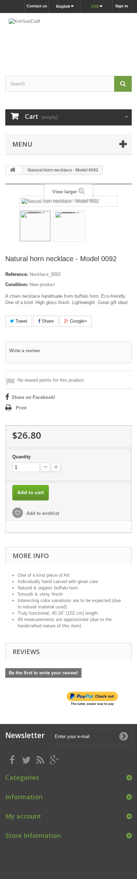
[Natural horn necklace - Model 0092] (35, 226)
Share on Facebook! (33, 397)
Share (47, 321)
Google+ (77, 321)
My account (23, 816)
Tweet (20, 321)
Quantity (21, 456)
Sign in (121, 6)
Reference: (16, 274)
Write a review (24, 350)
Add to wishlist (42, 513)
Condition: (16, 284)
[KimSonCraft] (68, 38)
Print (21, 408)
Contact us (37, 6)
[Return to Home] (12, 170)
